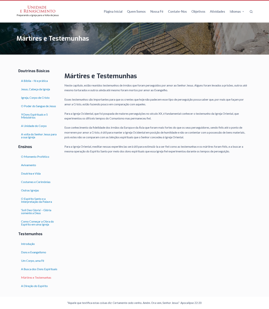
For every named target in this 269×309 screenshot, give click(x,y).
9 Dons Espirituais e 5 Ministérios (34, 116)
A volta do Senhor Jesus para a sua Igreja (39, 135)
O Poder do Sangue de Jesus (38, 106)
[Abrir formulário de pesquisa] (251, 11)
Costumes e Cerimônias (36, 182)
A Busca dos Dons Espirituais (39, 269)
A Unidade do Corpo (34, 125)
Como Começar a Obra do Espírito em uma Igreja (37, 223)
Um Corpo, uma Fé (32, 260)
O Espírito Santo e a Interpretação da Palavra (36, 200)
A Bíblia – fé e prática (34, 80)
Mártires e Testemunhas (36, 277)
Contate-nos (177, 11)
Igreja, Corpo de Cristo (35, 97)
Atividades (217, 11)
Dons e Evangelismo (33, 252)
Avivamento (30, 165)
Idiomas (235, 11)
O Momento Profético (35, 156)
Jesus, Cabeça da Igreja (35, 89)
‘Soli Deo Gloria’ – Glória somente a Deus (36, 211)
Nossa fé (156, 11)
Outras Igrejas (30, 190)
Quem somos (136, 11)
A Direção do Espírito (34, 286)
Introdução (28, 243)
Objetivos (198, 11)
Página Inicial (113, 11)
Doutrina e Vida (31, 173)
